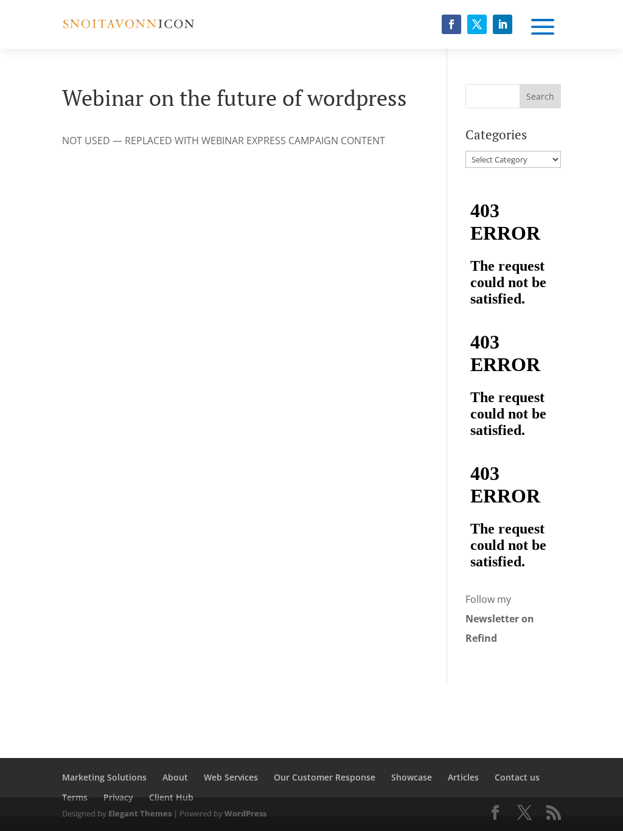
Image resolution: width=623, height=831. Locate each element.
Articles (463, 777)
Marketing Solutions (104, 777)
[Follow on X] (477, 24)
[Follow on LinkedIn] (502, 24)
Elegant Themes (140, 813)
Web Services (231, 777)
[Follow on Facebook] (451, 24)
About (175, 777)
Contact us (517, 777)
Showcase (411, 777)
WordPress (245, 813)
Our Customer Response (324, 777)
